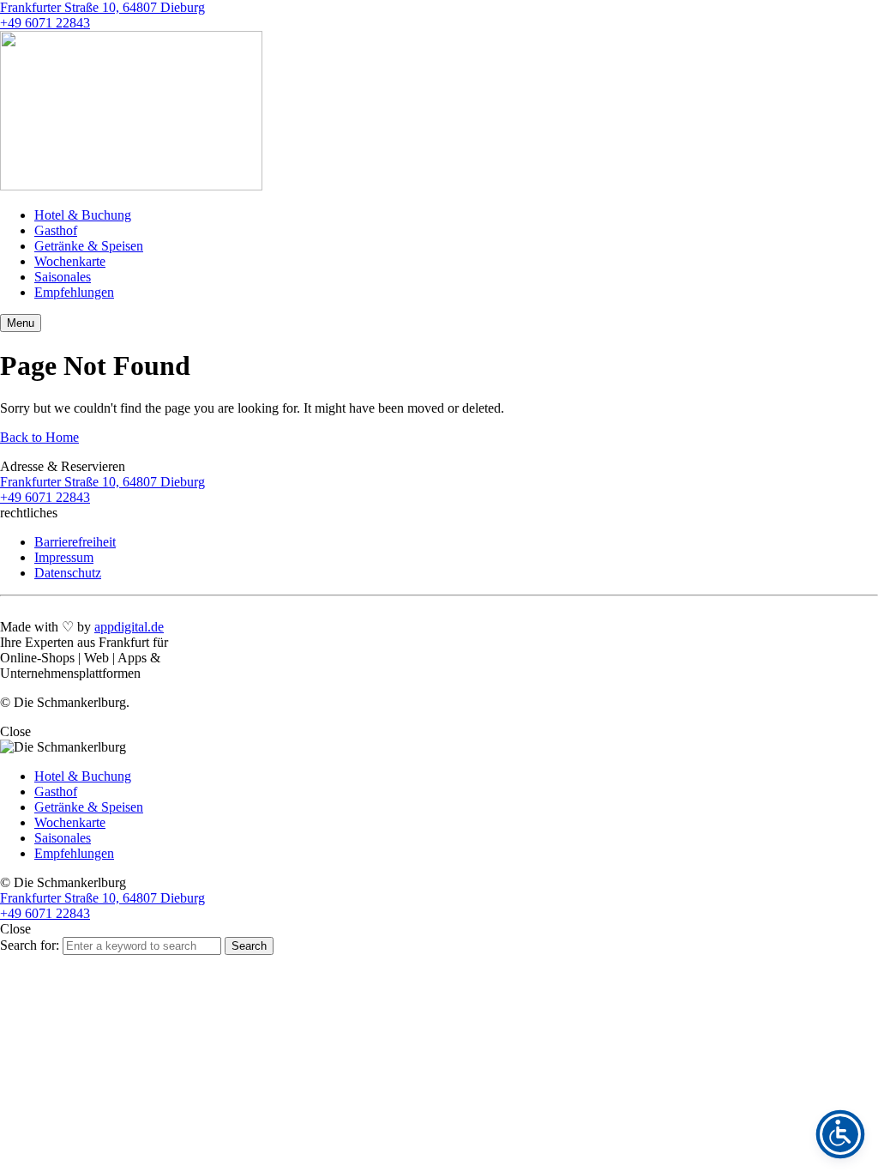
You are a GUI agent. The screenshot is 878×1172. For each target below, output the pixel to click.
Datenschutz (67, 572)
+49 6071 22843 (45, 22)
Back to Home (39, 437)
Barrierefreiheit (75, 542)
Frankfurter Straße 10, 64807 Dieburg (102, 7)
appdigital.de (129, 626)
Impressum (63, 557)
